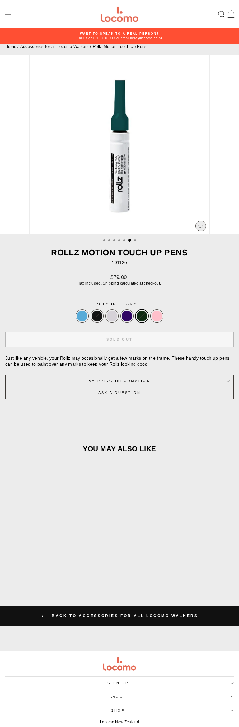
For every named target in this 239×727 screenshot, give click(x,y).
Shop (118, 710)
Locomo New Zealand (119, 722)
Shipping (111, 283)
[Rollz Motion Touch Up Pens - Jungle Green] (60, 569)
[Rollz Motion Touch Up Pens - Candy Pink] (67, 569)
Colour (119, 304)
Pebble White (112, 316)
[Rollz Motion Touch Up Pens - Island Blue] (31, 569)
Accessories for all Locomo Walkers (54, 46)
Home (10, 46)
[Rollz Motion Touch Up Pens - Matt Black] (38, 569)
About (118, 697)
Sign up (118, 683)
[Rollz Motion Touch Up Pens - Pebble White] (45, 569)
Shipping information (119, 381)
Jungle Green (142, 316)
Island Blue (82, 316)
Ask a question (119, 392)
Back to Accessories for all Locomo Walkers (124, 616)
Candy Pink (157, 316)
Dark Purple (127, 316)
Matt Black (97, 316)
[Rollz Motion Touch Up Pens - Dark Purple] (52, 569)
